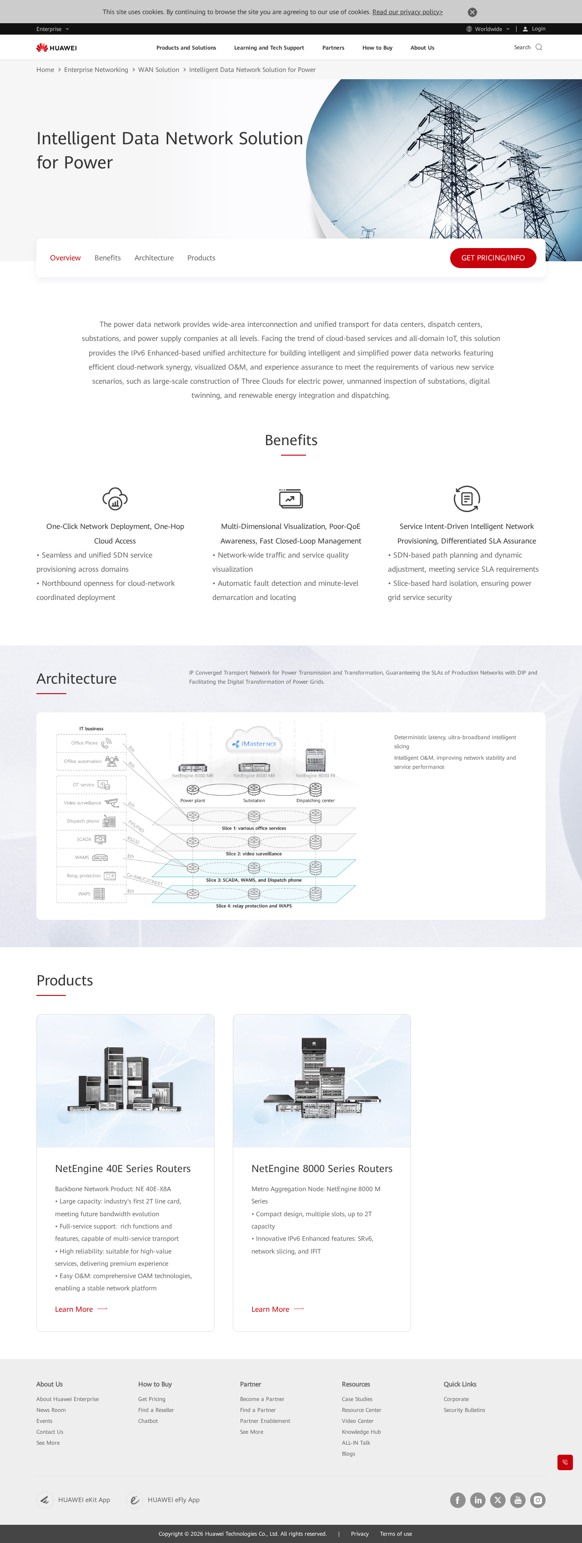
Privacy (360, 1534)
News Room (51, 1410)
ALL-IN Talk (356, 1443)
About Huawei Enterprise (67, 1399)
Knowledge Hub (361, 1432)
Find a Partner (258, 1410)
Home (45, 69)
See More (48, 1443)
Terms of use (396, 1534)
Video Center (358, 1421)
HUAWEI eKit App (84, 1499)
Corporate (456, 1399)
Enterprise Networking (96, 69)
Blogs (348, 1454)
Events (44, 1421)
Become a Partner (262, 1399)
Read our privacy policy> (407, 11)
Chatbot (148, 1421)
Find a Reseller (156, 1410)
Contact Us (49, 1432)
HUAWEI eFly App (174, 1499)
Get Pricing (152, 1399)
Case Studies (357, 1399)
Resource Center (361, 1410)
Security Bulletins (464, 1410)
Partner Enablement (265, 1421)
